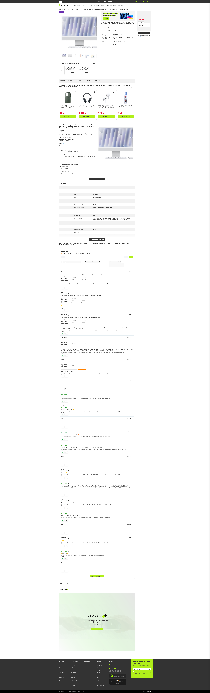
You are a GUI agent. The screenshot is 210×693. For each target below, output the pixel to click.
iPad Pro (98, 682)
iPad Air (98, 680)
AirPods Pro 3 (99, 683)
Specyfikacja (81, 80)
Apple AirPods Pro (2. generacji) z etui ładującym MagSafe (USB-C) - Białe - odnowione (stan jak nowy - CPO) (106, 107)
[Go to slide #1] (64, 56)
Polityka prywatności (62, 677)
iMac (72, 9)
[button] (146, 5)
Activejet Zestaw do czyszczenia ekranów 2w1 (125, 106)
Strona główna (62, 9)
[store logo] (65, 5)
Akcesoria (62, 80)
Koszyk (85, 665)
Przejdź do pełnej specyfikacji (108, 46)
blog (68, 1)
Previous (61, 70)
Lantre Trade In (96, 80)
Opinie (88, 80)
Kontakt (60, 680)
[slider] (73, 369)
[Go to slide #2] (70, 56)
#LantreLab (73, 685)
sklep (60, 1)
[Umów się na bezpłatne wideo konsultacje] (117, 677)
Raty (141, 22)
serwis (64, 1)
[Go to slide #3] (75, 56)
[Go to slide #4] (81, 56)
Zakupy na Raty (73, 672)
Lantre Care (73, 675)
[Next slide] (96, 32)
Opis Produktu (71, 80)
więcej (148, 25)
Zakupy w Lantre (61, 672)
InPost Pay (73, 667)
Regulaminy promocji (62, 675)
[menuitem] (77, 5)
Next (93, 70)
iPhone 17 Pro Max (100, 665)
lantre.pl (65, 691)
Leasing (72, 670)
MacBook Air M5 (99, 672)
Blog (59, 665)
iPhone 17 (98, 667)
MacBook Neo (99, 670)
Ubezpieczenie (73, 677)
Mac (68, 9)
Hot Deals (72, 683)
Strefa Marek (61, 670)
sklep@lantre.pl (137, 1)
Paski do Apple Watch (100, 685)
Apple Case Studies (74, 680)
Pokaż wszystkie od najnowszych (96, 576)
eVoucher (72, 682)
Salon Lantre (61, 667)
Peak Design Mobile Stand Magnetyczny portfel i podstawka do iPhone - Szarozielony (67, 106)
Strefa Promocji (73, 688)
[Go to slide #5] (87, 56)
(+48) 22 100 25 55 (148, 1)
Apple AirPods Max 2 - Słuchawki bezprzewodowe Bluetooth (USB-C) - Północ (87, 106)
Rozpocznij (96, 629)
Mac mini (98, 677)
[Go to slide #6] (92, 56)
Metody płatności (74, 665)
